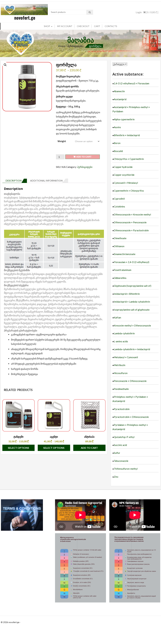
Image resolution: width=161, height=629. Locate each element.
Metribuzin (119, 365)
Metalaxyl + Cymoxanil (126, 357)
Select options (18, 447)
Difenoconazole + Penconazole (130, 222)
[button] (5, 65)
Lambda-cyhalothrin (124, 333)
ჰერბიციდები (75, 45)
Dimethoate (120, 238)
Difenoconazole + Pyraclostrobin (131, 230)
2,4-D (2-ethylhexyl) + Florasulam (131, 83)
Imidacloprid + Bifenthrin (127, 293)
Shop (47, 26)
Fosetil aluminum (122, 269)
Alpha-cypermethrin (124, 119)
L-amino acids (121, 341)
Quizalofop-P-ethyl (124, 437)
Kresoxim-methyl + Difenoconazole (132, 325)
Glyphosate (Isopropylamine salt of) (132, 285)
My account (64, 26)
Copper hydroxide (123, 166)
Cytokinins (119, 206)
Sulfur (117, 452)
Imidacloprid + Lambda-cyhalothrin (132, 301)
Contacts (111, 26)
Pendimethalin (121, 389)
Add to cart (84, 156)
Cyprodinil (119, 198)
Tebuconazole (121, 460)
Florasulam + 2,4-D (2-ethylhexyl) (131, 262)
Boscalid (118, 151)
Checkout (83, 26)
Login (139, 12)
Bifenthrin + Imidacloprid (127, 135)
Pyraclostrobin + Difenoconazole (131, 416)
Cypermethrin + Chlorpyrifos (129, 190)
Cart (97, 26)
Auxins (117, 127)
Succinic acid (120, 445)
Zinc (116, 476)
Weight (62, 141)
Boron (117, 143)
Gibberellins (120, 278)
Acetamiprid (120, 99)
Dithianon (119, 246)
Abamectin (119, 91)
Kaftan (117, 317)
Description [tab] (14, 180)
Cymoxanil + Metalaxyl (126, 182)
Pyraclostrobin (122, 409)
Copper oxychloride (124, 174)
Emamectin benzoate (124, 254)
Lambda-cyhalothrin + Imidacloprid (132, 349)
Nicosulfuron (121, 373)
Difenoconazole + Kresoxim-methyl (132, 214)
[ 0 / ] (151, 12)
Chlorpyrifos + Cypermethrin (129, 158)
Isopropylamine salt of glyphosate (132, 309)
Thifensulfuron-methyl (126, 468)
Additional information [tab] (46, 180)
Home (61, 45)
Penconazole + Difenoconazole (130, 381)
